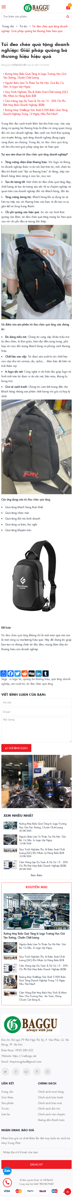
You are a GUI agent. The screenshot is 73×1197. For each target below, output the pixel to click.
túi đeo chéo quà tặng (54, 142)
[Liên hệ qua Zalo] (7, 1171)
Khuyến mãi (36, 887)
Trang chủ (7, 1091)
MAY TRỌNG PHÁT (44, 1183)
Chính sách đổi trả (49, 1108)
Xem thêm (36, 875)
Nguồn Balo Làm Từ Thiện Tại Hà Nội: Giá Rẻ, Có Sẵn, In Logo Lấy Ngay (33, 85)
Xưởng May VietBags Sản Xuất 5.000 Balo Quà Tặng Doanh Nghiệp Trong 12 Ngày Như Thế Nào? (35, 112)
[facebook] (16, 1072)
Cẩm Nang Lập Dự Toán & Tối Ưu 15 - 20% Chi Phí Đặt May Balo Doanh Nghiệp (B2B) (34, 103)
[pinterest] (47, 1072)
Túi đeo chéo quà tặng (14, 635)
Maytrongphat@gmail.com (26, 1061)
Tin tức (5, 1108)
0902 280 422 (24, 1050)
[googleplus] (26, 1072)
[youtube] (37, 1072)
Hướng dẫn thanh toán (51, 1120)
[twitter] (5, 1072)
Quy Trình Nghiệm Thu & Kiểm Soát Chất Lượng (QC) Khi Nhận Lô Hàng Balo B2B (35, 94)
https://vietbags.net (24, 1056)
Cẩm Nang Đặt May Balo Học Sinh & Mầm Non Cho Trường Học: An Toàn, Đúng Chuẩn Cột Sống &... (43, 996)
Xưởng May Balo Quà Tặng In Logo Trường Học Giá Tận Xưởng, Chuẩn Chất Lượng (34, 76)
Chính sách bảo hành (50, 1097)
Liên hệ (5, 1114)
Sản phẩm (7, 1103)
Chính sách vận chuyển (51, 1114)
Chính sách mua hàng (51, 1091)
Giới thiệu (7, 1097)
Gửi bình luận (17, 748)
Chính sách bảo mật (50, 1103)
